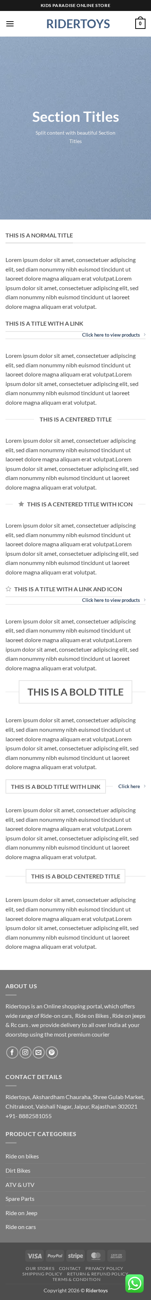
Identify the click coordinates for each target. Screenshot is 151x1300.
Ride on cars (20, 1226)
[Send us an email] (39, 1052)
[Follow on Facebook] (12, 1052)
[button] (9, 24)
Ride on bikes (22, 1156)
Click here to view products (111, 335)
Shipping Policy (42, 1274)
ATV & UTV (19, 1184)
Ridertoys (75, 24)
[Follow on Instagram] (25, 1052)
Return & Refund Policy (97, 1274)
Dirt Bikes (17, 1170)
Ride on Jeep (21, 1212)
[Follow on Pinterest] (52, 1052)
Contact (70, 1268)
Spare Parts (19, 1198)
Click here (129, 786)
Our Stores (40, 1268)
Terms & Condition (76, 1279)
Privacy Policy (104, 1268)
